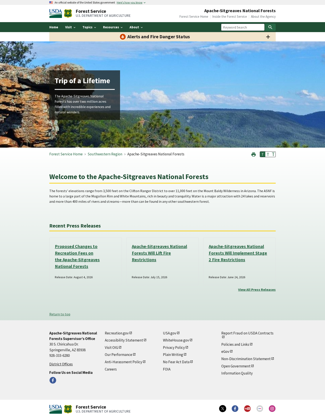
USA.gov (169, 333)
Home (53, 27)
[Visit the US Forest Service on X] (222, 408)
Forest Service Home (193, 16)
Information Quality (237, 373)
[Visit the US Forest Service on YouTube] (247, 408)
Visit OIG (111, 347)
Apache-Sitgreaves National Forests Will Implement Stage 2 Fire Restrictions (238, 252)
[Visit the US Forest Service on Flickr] (259, 408)
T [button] (263, 154)
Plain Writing (173, 354)
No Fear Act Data (176, 361)
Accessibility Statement (124, 340)
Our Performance (118, 354)
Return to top (59, 314)
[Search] (270, 27)
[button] (253, 154)
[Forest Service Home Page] (68, 13)
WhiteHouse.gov (176, 340)
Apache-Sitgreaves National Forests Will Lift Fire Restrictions (159, 252)
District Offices (61, 364)
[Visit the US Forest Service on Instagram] (272, 408)
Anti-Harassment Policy (123, 361)
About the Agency (263, 16)
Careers (111, 369)
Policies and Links (235, 344)
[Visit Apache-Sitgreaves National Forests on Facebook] (52, 380)
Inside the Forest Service (229, 16)
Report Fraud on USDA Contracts (247, 333)
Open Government (235, 366)
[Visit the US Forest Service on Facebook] (235, 408)
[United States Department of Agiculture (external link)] (56, 13)
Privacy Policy (174, 347)
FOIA (166, 369)
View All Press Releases (257, 289)
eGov (225, 351)
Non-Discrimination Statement (246, 358)
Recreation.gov (117, 333)
